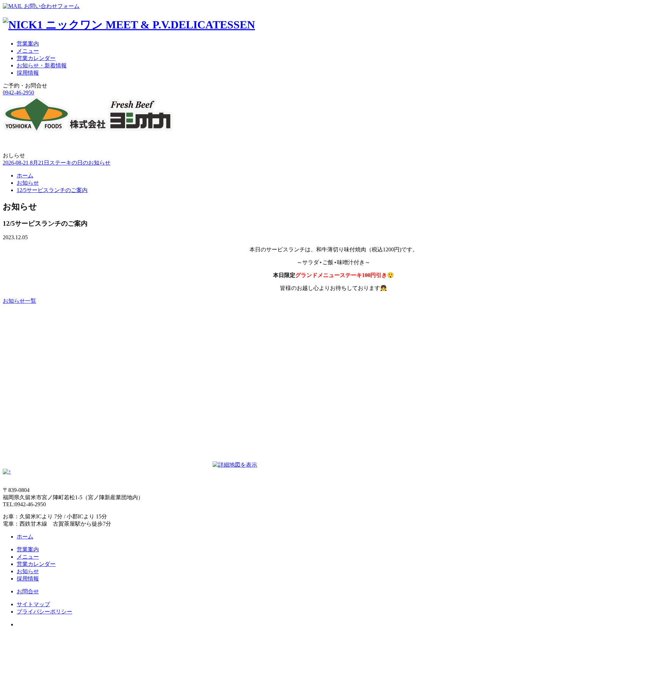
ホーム (25, 175)
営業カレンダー (36, 58)
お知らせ (28, 183)
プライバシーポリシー (44, 612)
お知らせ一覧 (19, 301)
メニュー (28, 51)
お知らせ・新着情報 (42, 65)
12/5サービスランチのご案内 (52, 190)
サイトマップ (33, 604)
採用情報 (28, 73)
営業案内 (28, 44)
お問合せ (28, 591)
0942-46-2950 (18, 92)
